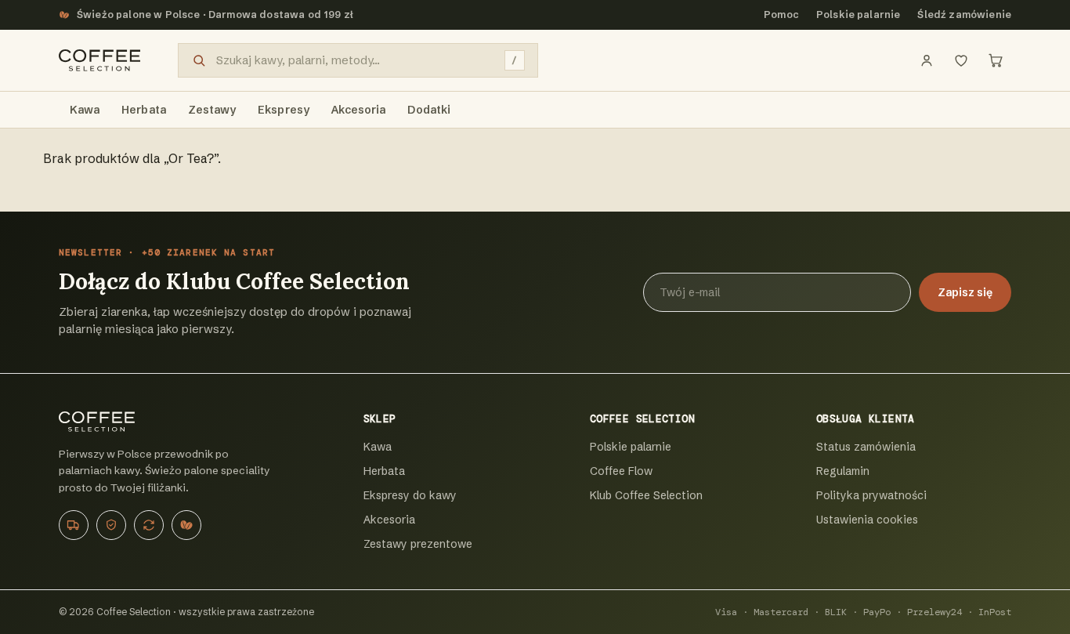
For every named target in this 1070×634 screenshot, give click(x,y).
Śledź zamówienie (964, 14)
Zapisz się (965, 292)
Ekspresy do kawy (410, 495)
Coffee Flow (621, 471)
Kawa (377, 447)
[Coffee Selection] (99, 60)
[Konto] (926, 60)
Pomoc (781, 14)
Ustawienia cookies (867, 520)
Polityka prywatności (871, 495)
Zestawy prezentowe (417, 544)
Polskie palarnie (858, 14)
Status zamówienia (866, 447)
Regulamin (842, 471)
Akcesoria (389, 520)
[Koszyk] (995, 60)
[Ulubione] (961, 60)
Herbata (384, 471)
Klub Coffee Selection (646, 495)
